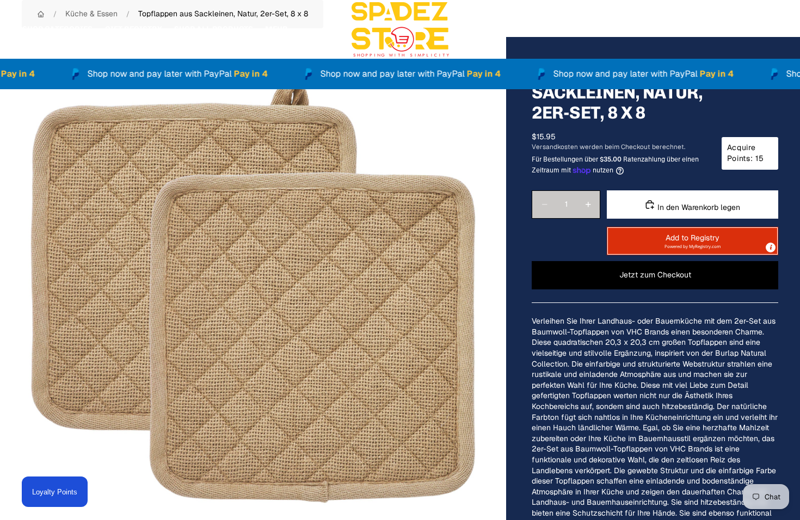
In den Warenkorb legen (697, 207)
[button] (692, 241)
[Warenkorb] (766, 29)
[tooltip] (771, 247)
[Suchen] (719, 29)
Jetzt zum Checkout (655, 275)
